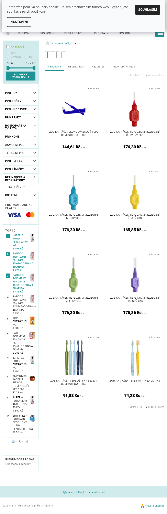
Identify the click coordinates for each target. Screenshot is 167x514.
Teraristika (14, 152)
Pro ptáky (101, 33)
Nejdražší (98, 66)
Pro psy (23, 33)
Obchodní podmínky (19, 464)
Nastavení (19, 22)
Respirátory (16, 186)
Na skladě (17, 46)
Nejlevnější (76, 66)
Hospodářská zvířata (15, 127)
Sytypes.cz (68, 492)
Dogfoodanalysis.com (91, 492)
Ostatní (11, 195)
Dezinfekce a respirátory (15, 179)
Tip (30, 57)
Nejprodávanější (124, 66)
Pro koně (125, 33)
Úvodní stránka (8, 33)
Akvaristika (14, 144)
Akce (14, 53)
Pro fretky (14, 161)
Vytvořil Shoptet (154, 505)
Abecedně (54, 66)
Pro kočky (47, 33)
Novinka (16, 57)
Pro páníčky (14, 169)
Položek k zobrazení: (20, 76)
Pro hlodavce (74, 33)
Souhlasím (147, 10)
